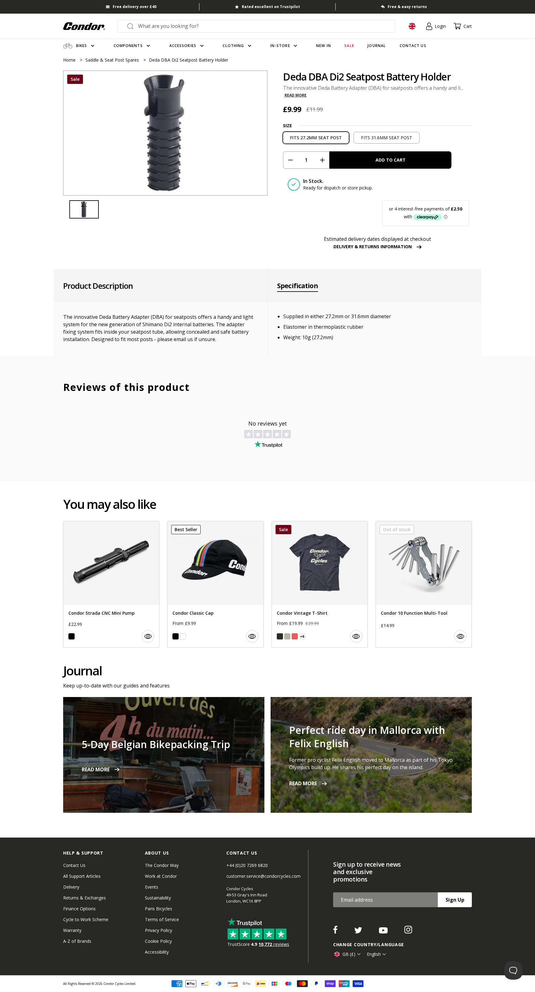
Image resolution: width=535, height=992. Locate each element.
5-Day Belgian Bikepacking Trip (156, 744)
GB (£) (348, 954)
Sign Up (455, 899)
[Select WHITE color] (183, 636)
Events (151, 887)
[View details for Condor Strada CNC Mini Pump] (111, 584)
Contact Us (74, 865)
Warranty (72, 930)
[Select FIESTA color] (295, 636)
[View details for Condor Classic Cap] (215, 584)
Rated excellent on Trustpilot (271, 6)
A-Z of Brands (77, 941)
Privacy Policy (158, 930)
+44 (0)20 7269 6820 (247, 865)
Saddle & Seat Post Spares (112, 60)
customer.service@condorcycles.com (263, 876)
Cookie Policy (158, 941)
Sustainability (158, 898)
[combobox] (261, 26)
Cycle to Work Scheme (85, 919)
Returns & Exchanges (84, 898)
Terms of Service (162, 919)
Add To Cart (391, 160)
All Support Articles (82, 876)
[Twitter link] (358, 931)
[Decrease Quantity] (290, 160)
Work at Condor (161, 876)
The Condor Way (162, 865)
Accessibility (157, 952)
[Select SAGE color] (287, 636)
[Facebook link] (336, 931)
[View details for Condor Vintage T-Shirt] (320, 584)
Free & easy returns (407, 6)
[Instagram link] (408, 931)
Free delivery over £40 (134, 6)
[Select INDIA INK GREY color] (280, 636)
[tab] (165, 133)
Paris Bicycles (158, 909)
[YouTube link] (384, 931)
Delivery (71, 887)
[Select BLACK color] (71, 636)
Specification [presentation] (297, 285)
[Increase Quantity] (322, 160)
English (374, 954)
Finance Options (79, 909)
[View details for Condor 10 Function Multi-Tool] (424, 584)
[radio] (316, 138)
